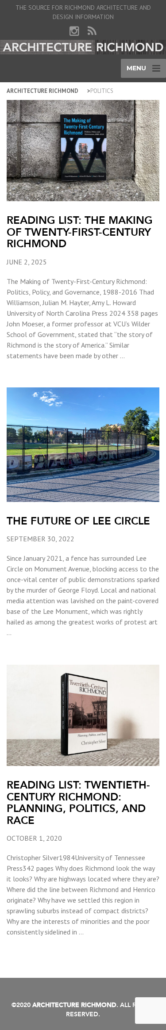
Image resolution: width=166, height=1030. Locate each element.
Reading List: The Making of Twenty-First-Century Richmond (80, 232)
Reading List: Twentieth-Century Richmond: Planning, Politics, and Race (78, 802)
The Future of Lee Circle (78, 520)
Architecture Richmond (42, 91)
